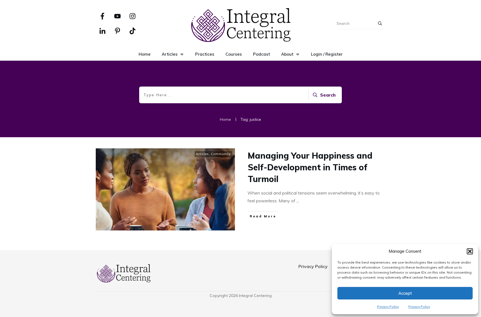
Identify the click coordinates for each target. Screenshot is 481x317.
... (297, 200)
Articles (202, 154)
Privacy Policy (388, 306)
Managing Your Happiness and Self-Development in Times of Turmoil (310, 167)
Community (221, 154)
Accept (405, 293)
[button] (470, 251)
